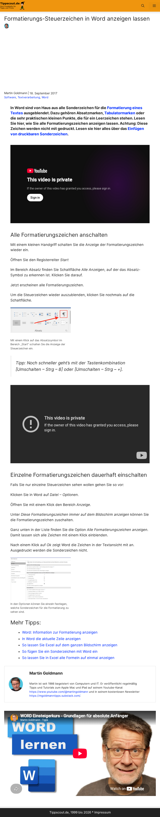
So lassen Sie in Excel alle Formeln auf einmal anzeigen (68, 658)
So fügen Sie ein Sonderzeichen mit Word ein (60, 651)
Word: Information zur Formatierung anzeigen (60, 632)
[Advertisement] (80, 60)
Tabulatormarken (119, 113)
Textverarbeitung (29, 97)
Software (10, 97)
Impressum (102, 812)
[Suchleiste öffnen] (143, 6)
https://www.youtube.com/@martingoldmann (58, 691)
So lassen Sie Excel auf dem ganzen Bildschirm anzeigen (69, 645)
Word (45, 97)
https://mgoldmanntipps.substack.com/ (54, 695)
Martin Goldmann (46, 673)
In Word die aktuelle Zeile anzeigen (51, 639)
